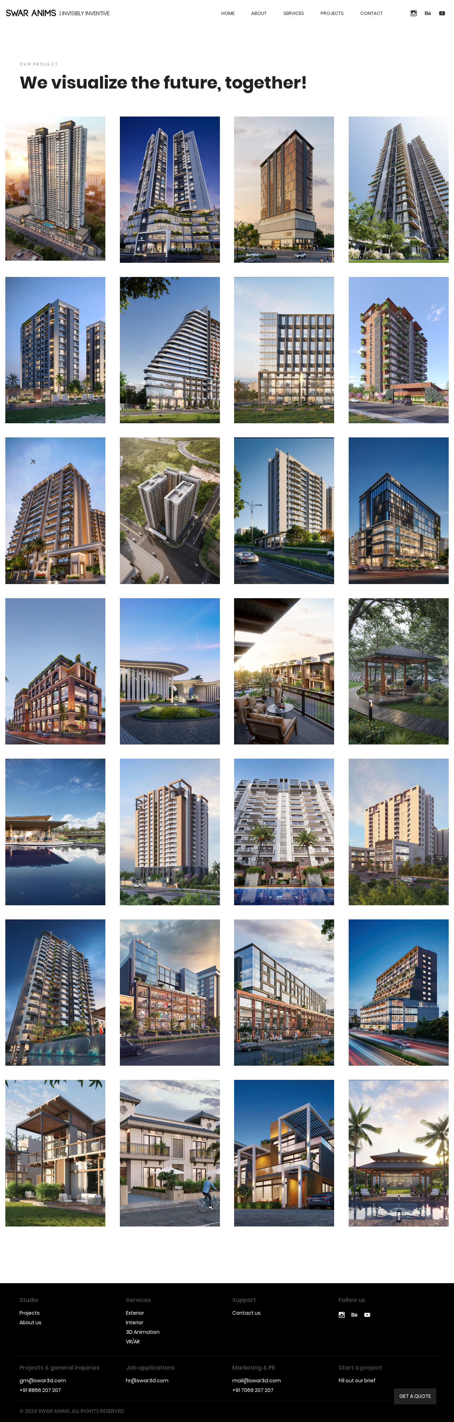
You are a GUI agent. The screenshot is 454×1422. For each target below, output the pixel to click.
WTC (284, 200)
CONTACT (371, 13)
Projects (30, 1312)
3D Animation (143, 1332)
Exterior (135, 1312)
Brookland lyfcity (170, 682)
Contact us (246, 1312)
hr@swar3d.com (147, 1380)
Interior (134, 1322)
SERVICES (293, 13)
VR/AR (133, 1341)
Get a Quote (415, 1396)
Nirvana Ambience (284, 682)
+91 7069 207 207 (252, 1390)
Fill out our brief (357, 1380)
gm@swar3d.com (43, 1380)
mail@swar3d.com (256, 1380)
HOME (227, 13)
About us (30, 1322)
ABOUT (259, 13)
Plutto (170, 200)
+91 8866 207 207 (40, 1390)
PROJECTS (332, 13)
